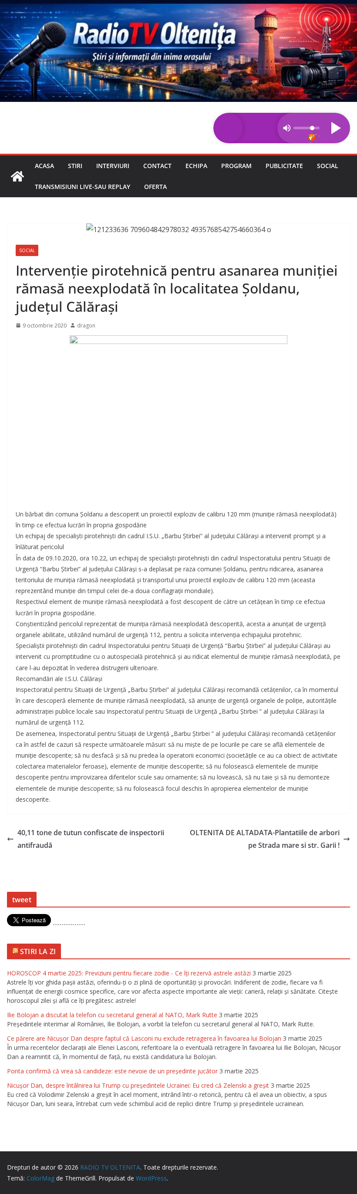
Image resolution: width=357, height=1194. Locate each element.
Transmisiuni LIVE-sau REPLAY (82, 186)
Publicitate (284, 166)
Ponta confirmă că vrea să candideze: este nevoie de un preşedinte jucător (112, 1071)
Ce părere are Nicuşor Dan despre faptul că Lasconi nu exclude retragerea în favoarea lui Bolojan (144, 1038)
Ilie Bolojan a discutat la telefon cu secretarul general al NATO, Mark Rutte (112, 1015)
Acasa (44, 166)
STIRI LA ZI (38, 951)
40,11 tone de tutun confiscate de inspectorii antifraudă (90, 839)
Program (236, 166)
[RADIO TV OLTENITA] (178, 6)
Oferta (155, 186)
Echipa (196, 166)
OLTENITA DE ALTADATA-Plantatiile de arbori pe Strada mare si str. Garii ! (265, 839)
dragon (86, 325)
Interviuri (112, 166)
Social (327, 166)
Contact (157, 166)
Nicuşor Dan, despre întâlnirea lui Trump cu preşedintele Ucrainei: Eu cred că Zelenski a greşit (138, 1085)
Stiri (75, 166)
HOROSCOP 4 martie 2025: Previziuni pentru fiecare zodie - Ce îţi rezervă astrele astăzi (129, 973)
